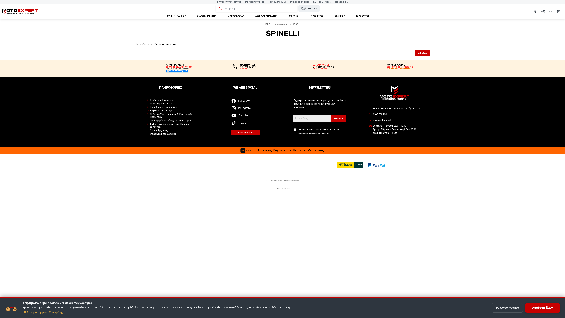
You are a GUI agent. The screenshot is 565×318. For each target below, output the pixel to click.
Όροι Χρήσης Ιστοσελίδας (163, 107)
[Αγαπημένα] (550, 11)
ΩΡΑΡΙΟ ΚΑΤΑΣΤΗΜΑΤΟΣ (229, 2)
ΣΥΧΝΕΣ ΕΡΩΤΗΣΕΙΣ (299, 2)
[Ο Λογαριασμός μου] (543, 11)
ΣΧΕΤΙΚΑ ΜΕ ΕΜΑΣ (277, 2)
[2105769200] (536, 11)
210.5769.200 (380, 114)
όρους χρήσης (320, 129)
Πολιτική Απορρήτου (35, 312)
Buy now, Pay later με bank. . (291, 150)
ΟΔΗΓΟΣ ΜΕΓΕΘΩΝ (322, 2)
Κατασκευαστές (281, 24)
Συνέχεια (422, 53)
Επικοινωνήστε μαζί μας (163, 133)
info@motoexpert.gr (383, 120)
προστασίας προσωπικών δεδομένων (314, 133)
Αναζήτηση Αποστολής (162, 100)
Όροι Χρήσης (56, 312)
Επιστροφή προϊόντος (245, 132)
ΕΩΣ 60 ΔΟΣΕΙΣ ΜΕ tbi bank (398, 69)
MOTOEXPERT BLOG (254, 2)
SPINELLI (296, 24)
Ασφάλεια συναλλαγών (162, 110)
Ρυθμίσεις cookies (507, 307)
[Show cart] (559, 11)
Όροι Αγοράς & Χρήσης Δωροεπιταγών (170, 120)
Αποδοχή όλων (542, 307)
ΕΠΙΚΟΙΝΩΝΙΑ (341, 2)
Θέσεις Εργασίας (159, 130)
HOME (267, 24)
